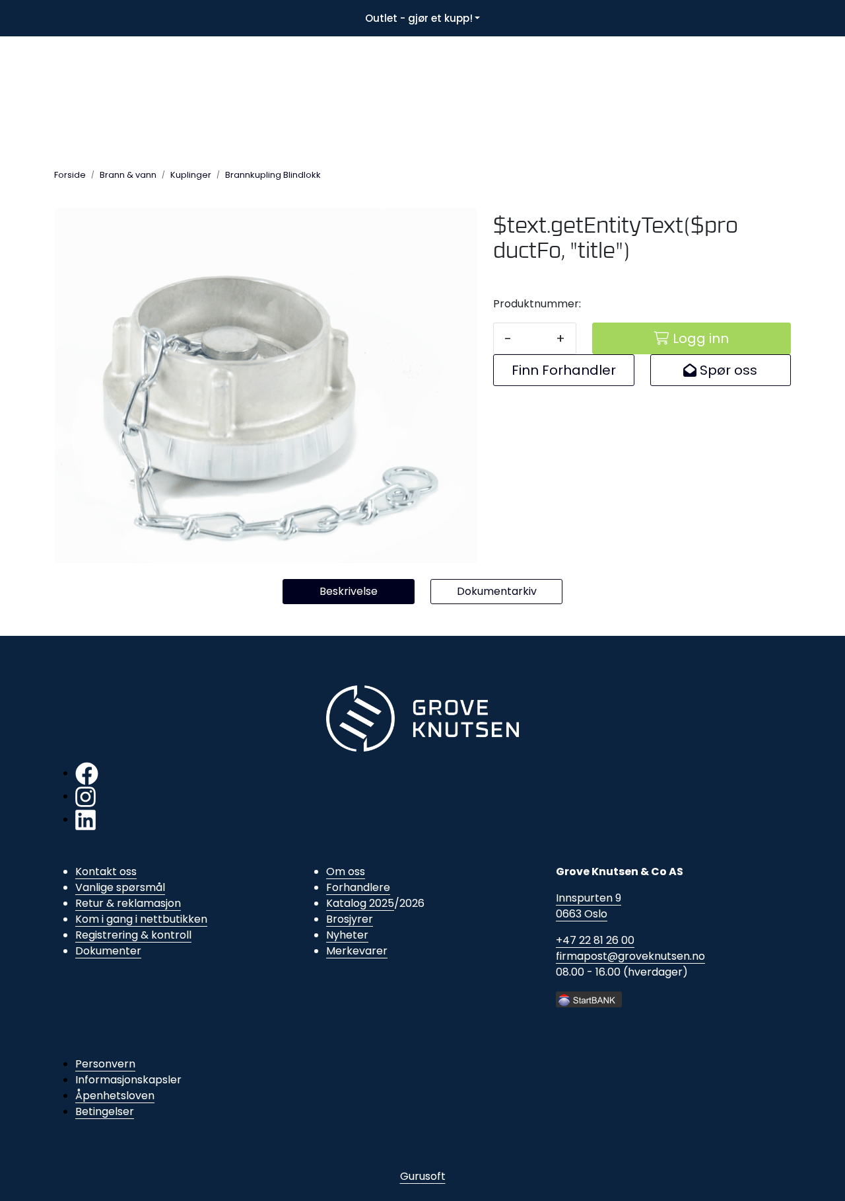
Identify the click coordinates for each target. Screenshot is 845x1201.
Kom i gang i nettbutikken (141, 919)
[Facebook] (86, 773)
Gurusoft (423, 1176)
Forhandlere (358, 887)
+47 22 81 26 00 (595, 940)
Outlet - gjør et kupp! (419, 18)
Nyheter (347, 935)
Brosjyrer (349, 919)
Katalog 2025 (360, 903)
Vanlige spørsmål (120, 887)
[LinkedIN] (85, 819)
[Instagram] (85, 796)
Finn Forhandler (564, 370)
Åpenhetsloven (114, 1095)
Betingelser (104, 1111)
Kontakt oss (106, 871)
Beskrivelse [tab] (349, 591)
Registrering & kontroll (133, 935)
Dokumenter (108, 950)
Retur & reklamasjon (128, 903)
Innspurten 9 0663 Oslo (588, 905)
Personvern (105, 1063)
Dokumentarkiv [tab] (497, 591)
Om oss (345, 871)
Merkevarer (357, 950)
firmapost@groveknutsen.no (630, 956)
